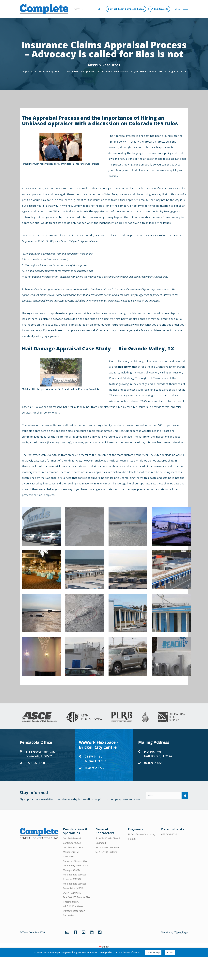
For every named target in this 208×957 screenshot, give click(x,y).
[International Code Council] (172, 717)
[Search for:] (86, 9)
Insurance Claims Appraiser (81, 71)
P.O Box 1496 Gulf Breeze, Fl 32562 (158, 754)
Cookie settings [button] (153, 952)
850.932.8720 (161, 8)
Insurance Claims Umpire (115, 71)
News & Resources (104, 64)
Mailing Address (153, 742)
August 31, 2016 (177, 71)
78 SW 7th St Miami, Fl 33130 (95, 759)
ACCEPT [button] (170, 952)
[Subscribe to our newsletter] (185, 795)
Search (99, 9)
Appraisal (27, 71)
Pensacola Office (36, 742)
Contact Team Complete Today (126, 8)
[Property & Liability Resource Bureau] (121, 717)
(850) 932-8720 (35, 763)
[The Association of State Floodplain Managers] (145, 717)
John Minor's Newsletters (148, 71)
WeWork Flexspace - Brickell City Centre (98, 745)
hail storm (124, 366)
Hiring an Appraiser (49, 71)
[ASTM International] (84, 717)
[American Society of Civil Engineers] (39, 717)
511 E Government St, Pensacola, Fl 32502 (40, 754)
